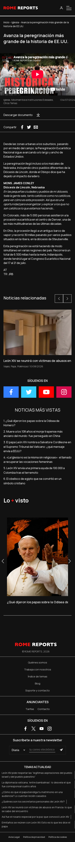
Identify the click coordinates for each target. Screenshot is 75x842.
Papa (13, 366)
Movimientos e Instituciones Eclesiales (32, 99)
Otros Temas (10, 103)
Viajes (6, 366)
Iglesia (15, 22)
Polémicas (22, 366)
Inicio (6, 22)
